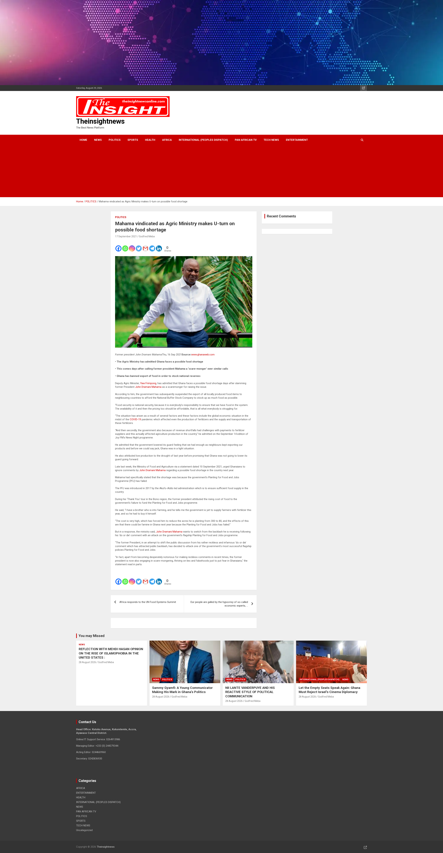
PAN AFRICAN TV (246, 139)
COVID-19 (135, 419)
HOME (83, 139)
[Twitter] (139, 246)
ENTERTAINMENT (297, 139)
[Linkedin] (159, 246)
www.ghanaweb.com (203, 354)
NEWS (98, 139)
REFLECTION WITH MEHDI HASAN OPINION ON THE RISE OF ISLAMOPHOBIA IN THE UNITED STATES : (111, 653)
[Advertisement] (217, 171)
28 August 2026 (87, 662)
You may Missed (92, 636)
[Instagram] (132, 246)
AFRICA (167, 139)
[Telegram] (152, 246)
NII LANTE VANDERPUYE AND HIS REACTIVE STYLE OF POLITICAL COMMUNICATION (250, 692)
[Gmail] (145, 246)
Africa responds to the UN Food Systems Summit (147, 602)
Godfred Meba (147, 236)
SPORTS (133, 139)
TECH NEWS (271, 139)
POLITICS (115, 139)
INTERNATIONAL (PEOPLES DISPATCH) (203, 139)
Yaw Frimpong (148, 383)
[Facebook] (118, 246)
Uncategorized (84, 830)
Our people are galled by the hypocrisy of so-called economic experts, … (219, 603)
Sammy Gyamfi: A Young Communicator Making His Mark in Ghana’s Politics (182, 690)
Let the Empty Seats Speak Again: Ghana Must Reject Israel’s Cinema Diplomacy (329, 690)
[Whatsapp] (125, 246)
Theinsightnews (100, 121)
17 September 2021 (126, 236)
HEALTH (150, 139)
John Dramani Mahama (148, 386)
